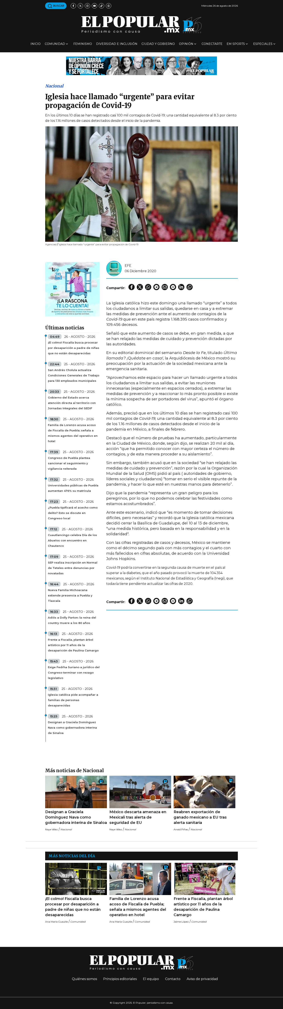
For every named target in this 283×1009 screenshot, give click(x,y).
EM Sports (236, 44)
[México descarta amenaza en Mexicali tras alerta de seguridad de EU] (140, 792)
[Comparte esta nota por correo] (164, 287)
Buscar (58, 5)
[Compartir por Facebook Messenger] (173, 287)
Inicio (35, 44)
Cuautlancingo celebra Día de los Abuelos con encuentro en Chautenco (72, 540)
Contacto (172, 979)
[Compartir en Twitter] (140, 287)
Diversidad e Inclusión (116, 44)
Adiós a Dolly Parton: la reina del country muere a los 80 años (72, 620)
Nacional (54, 86)
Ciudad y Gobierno (158, 44)
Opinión (186, 44)
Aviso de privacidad (202, 979)
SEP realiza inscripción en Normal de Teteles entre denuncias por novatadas (72, 568)
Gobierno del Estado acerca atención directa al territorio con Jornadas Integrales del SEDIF (72, 403)
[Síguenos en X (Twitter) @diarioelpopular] (80, 5)
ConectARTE (212, 44)
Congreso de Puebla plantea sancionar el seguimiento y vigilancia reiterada (69, 463)
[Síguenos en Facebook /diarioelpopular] (73, 5)
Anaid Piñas (181, 829)
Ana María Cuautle (56, 921)
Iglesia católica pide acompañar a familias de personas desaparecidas (73, 700)
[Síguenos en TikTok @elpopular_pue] (101, 5)
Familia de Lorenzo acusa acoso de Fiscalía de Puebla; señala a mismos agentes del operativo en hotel (73, 433)
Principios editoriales (120, 979)
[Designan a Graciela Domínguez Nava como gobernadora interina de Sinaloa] (76, 792)
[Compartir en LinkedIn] (181, 287)
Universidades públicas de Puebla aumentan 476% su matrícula (73, 488)
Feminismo (82, 44)
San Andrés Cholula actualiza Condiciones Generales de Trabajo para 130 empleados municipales (73, 375)
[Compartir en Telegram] (156, 287)
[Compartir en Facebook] (131, 287)
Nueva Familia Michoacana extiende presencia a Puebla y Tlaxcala (70, 595)
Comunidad (55, 44)
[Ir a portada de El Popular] (141, 24)
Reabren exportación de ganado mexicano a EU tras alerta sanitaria (200, 817)
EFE (128, 266)
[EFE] (114, 268)
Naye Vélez (51, 829)
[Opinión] (141, 65)
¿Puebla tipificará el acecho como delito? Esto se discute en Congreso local (73, 513)
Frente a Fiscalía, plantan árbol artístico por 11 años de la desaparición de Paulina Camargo (73, 645)
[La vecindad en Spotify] (72, 289)
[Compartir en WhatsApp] (148, 287)
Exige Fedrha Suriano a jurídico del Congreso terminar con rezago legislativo (74, 672)
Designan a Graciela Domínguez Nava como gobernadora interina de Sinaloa (72, 728)
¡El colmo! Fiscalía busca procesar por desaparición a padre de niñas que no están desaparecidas (73, 348)
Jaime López (181, 921)
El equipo (151, 979)
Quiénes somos (84, 979)
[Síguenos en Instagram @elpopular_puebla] (87, 5)
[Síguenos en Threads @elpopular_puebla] (108, 5)
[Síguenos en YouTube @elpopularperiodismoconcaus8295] (94, 5)
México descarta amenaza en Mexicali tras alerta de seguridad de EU (137, 817)
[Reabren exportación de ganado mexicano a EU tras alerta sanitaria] (204, 792)
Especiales (262, 44)
